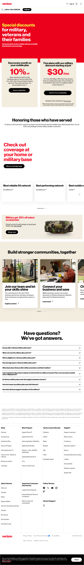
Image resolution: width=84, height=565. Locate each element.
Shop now (12, 232)
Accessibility (68, 464)
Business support (69, 446)
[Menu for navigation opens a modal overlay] (81, 4)
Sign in (66, 450)
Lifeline (66, 459)
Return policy (68, 437)
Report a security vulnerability (27, 502)
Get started (67, 101)
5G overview (5, 519)
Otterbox (46, 432)
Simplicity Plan (6, 441)
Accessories (5, 437)
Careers (3, 492)
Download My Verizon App (72, 455)
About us (4, 488)
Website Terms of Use (41, 540)
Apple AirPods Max (28, 446)
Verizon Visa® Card (28, 466)
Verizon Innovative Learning (10, 506)
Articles (3, 510)
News (3, 497)
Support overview (69, 432)
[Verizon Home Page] (7, 4)
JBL (44, 450)
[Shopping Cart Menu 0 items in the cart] (76, 4)
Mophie (45, 446)
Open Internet (27, 540)
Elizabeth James (48, 459)
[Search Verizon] (67, 4)
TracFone (4, 466)
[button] (42, 348)
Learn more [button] (47, 302)
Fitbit (44, 455)
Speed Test (67, 473)
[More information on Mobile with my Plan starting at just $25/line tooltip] (26, 85)
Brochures (4, 515)
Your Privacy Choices (40, 536)
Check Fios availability (57, 93)
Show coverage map (14, 166)
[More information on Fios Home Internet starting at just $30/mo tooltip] (63, 85)
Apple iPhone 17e (27, 437)
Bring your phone (6, 461)
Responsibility (5, 501)
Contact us (67, 441)
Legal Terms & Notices (29, 490)
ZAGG (45, 437)
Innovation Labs (6, 524)
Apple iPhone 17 (27, 432)
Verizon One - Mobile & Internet (8, 456)
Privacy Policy (27, 536)
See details (18, 226)
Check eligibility (19, 90)
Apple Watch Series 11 (29, 457)
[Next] (79, 194)
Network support (69, 468)
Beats (45, 441)
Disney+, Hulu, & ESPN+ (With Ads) (29, 451)
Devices (3, 432)
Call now (27, 9)
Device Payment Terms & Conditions (30, 495)
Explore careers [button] (11, 304)
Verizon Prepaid (6, 446)
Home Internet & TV (7, 450)
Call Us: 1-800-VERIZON (12, 9)
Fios (23, 461)
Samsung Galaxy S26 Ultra (30, 441)
